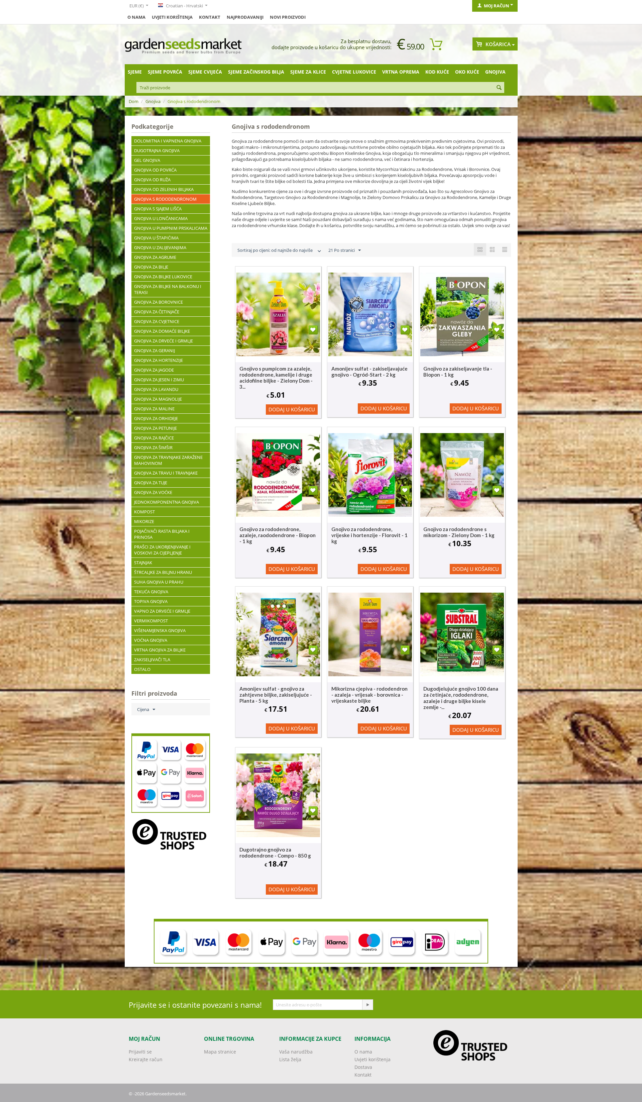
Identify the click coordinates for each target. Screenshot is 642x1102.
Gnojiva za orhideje (156, 418)
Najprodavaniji (245, 17)
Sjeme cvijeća (205, 72)
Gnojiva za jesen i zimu (159, 380)
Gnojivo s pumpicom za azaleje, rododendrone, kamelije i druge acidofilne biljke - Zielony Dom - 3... (276, 378)
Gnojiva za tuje (150, 483)
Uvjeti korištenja (172, 17)
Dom (133, 101)
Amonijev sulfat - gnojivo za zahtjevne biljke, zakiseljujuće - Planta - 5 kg (275, 695)
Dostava (363, 1067)
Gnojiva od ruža (152, 180)
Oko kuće (467, 72)
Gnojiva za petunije (155, 428)
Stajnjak (143, 563)
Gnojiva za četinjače (156, 312)
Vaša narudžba (296, 1051)
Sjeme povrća (165, 72)
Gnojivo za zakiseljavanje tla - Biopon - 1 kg (457, 372)
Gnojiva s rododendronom (165, 199)
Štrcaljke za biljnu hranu (163, 572)
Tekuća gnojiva (151, 592)
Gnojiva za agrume (155, 257)
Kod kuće (437, 72)
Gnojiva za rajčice (154, 438)
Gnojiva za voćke (153, 492)
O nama (136, 17)
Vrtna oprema (400, 72)
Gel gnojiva (147, 160)
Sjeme (135, 72)
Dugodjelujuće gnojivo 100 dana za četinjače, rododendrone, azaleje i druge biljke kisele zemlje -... (460, 698)
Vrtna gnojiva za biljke (160, 650)
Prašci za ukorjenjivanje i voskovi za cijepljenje (162, 550)
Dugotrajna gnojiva (157, 150)
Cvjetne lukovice (354, 72)
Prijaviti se (140, 1051)
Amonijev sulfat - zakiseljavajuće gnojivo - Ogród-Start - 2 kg (369, 372)
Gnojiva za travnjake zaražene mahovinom (168, 460)
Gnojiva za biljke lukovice (163, 277)
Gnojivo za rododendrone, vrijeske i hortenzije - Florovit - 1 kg (369, 535)
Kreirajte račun (146, 1059)
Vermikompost (151, 621)
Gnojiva (495, 72)
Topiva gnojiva (151, 601)
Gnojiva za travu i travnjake (166, 473)
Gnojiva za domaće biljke (162, 331)
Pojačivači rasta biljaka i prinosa (162, 534)
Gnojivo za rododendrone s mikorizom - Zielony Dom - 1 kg (459, 532)
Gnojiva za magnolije (158, 399)
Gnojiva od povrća (155, 170)
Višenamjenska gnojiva (160, 630)
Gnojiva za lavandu (156, 389)
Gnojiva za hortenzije (158, 360)
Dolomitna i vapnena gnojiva (167, 141)
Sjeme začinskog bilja (256, 72)
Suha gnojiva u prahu (158, 582)
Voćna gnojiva (150, 640)
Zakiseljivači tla (152, 660)
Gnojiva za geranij (154, 350)
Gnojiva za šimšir (153, 447)
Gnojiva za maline (154, 409)
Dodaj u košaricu (292, 409)
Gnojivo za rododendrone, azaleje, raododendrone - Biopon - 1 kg (277, 535)
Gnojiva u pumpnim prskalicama (170, 228)
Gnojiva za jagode (154, 370)
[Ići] (367, 1005)
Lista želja (290, 1059)
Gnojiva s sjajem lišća (158, 209)
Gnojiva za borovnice (158, 302)
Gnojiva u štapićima (156, 238)
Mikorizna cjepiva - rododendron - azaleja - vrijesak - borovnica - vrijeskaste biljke (369, 695)
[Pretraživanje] (499, 88)
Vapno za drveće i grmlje (162, 611)
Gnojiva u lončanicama (161, 218)
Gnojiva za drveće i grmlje (163, 341)
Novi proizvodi (288, 17)
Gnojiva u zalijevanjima (160, 247)
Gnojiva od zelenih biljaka (164, 189)
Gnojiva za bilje (151, 267)
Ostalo (142, 669)
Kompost (144, 512)
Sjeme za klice (308, 72)
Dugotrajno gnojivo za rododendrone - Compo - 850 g (275, 852)
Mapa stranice (220, 1051)
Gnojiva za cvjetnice (156, 321)
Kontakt (209, 17)
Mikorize (144, 521)
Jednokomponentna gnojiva (166, 502)
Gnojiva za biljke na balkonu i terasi (167, 289)
